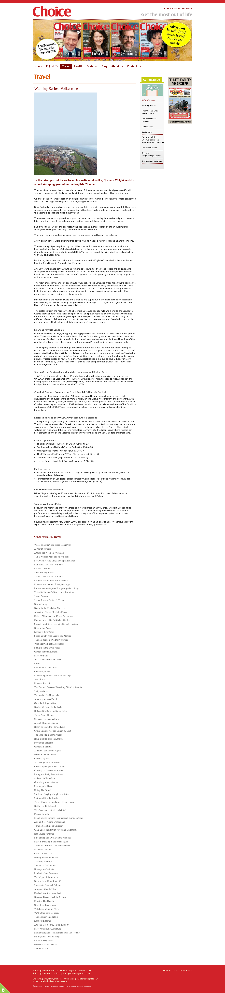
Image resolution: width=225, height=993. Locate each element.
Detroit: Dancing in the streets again (51, 841)
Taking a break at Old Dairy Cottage (51, 639)
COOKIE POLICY (185, 970)
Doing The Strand (42, 790)
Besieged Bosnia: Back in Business (50, 897)
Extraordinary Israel (43, 940)
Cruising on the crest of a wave (48, 770)
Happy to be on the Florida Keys (49, 726)
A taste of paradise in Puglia (47, 750)
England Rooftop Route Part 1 (48, 893)
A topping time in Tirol (45, 889)
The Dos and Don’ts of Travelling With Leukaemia (58, 687)
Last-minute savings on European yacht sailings (56, 588)
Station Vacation (42, 948)
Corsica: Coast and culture (46, 718)
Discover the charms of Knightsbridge (52, 584)
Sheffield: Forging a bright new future (52, 794)
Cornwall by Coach (43, 853)
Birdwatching (40, 604)
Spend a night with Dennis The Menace (52, 635)
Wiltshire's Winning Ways (46, 908)
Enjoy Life (52, 66)
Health (78, 66)
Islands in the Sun (42, 849)
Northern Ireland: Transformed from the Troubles (57, 932)
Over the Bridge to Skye (45, 703)
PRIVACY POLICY (170, 970)
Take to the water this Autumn (48, 576)
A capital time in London (46, 722)
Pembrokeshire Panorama (46, 873)
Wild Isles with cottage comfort (49, 643)
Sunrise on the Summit (45, 865)
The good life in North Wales (48, 734)
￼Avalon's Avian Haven (45, 944)
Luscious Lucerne (42, 920)
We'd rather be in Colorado (46, 912)
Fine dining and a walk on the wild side (52, 837)
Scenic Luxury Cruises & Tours (49, 600)
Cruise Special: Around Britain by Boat (52, 730)
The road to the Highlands (46, 695)
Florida (37, 663)
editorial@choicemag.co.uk (56, 981)
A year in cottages (42, 548)
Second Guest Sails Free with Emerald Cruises (56, 623)
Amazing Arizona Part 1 (45, 699)
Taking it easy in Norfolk (46, 916)
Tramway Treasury (43, 861)
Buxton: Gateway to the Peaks (48, 707)
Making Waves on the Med (46, 857)
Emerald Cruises (42, 568)
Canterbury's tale (42, 671)
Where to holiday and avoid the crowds (52, 544)
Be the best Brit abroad (45, 805)
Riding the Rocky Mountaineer (48, 774)
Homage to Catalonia (44, 869)
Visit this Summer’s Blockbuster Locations (54, 592)
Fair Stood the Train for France (48, 564)
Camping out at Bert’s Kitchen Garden (52, 619)
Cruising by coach (42, 758)
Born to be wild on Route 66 (47, 881)
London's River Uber (44, 631)
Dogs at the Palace (42, 627)
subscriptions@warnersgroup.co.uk (72, 973)
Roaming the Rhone (43, 786)
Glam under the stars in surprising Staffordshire (56, 829)
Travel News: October (44, 714)
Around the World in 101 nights (49, 552)
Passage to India (41, 813)
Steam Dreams (41, 596)
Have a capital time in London (48, 738)
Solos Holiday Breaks (44, 572)
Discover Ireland (42, 683)
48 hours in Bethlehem (44, 778)
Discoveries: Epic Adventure (47, 928)
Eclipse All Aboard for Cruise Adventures (53, 616)
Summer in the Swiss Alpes (47, 647)
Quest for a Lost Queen (45, 904)
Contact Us (134, 66)
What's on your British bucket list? (50, 809)
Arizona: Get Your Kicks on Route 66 (52, 924)
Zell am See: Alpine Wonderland (49, 821)
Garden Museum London (45, 651)
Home (38, 66)
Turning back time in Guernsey (48, 825)
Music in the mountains (45, 754)
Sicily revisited (41, 691)
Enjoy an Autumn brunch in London (51, 580)
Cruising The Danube (44, 900)
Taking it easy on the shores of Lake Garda (54, 802)
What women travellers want (47, 659)
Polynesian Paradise (43, 742)
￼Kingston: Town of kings (47, 936)
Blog (104, 66)
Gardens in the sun (43, 746)
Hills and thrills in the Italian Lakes (50, 711)
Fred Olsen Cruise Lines (45, 667)
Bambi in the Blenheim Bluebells (49, 608)
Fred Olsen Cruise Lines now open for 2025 (54, 560)
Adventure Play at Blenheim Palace (50, 612)
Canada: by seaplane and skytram (49, 766)
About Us (117, 66)
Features (92, 66)
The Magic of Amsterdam (46, 877)
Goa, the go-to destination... (47, 782)
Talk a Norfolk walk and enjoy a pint (51, 556)
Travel (66, 66)
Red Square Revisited (44, 833)
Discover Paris (41, 655)
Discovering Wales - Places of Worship (52, 675)
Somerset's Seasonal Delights (47, 885)
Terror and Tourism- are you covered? (52, 845)
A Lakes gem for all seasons (47, 762)
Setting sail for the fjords (45, 798)
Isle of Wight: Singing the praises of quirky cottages (58, 817)
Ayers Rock (39, 679)
